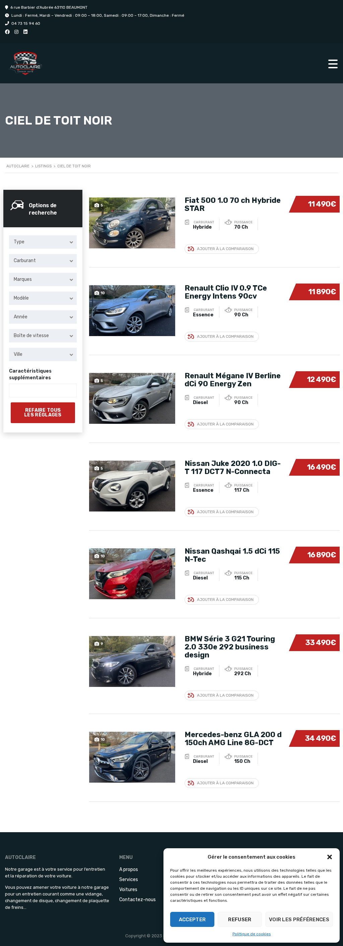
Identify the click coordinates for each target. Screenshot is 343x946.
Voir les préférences (299, 920)
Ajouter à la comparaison (225, 248)
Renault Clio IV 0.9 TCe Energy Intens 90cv (226, 292)
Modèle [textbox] (21, 298)
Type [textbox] (19, 242)
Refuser (239, 920)
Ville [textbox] (18, 354)
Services (128, 879)
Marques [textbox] (23, 279)
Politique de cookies (251, 934)
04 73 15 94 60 (25, 23)
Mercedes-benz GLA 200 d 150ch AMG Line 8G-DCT (233, 738)
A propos (128, 869)
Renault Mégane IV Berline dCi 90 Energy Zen (233, 379)
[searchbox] (17, 390)
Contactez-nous (137, 899)
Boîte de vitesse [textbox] (31, 335)
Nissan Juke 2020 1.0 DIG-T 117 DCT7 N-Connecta (233, 467)
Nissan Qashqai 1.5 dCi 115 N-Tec (232, 555)
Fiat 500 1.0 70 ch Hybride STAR (233, 204)
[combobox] (43, 242)
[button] (329, 857)
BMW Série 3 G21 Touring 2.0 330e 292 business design (230, 646)
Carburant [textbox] (25, 260)
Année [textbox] (20, 317)
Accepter (192, 920)
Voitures (128, 889)
